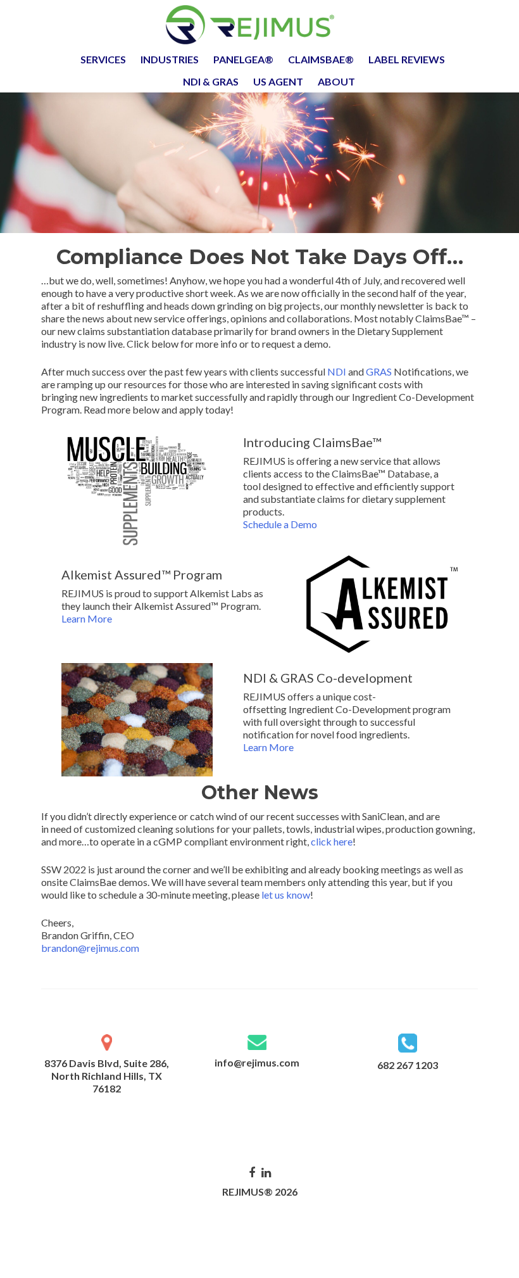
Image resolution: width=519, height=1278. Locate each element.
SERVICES (103, 59)
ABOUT (336, 81)
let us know (285, 895)
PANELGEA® (243, 59)
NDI (336, 371)
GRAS (380, 371)
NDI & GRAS (211, 81)
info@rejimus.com (257, 1062)
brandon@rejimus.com (90, 948)
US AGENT (278, 81)
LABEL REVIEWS (406, 59)
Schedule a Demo (280, 524)
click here (332, 841)
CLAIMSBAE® (321, 59)
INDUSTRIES (170, 59)
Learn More (86, 618)
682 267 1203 (407, 1065)
